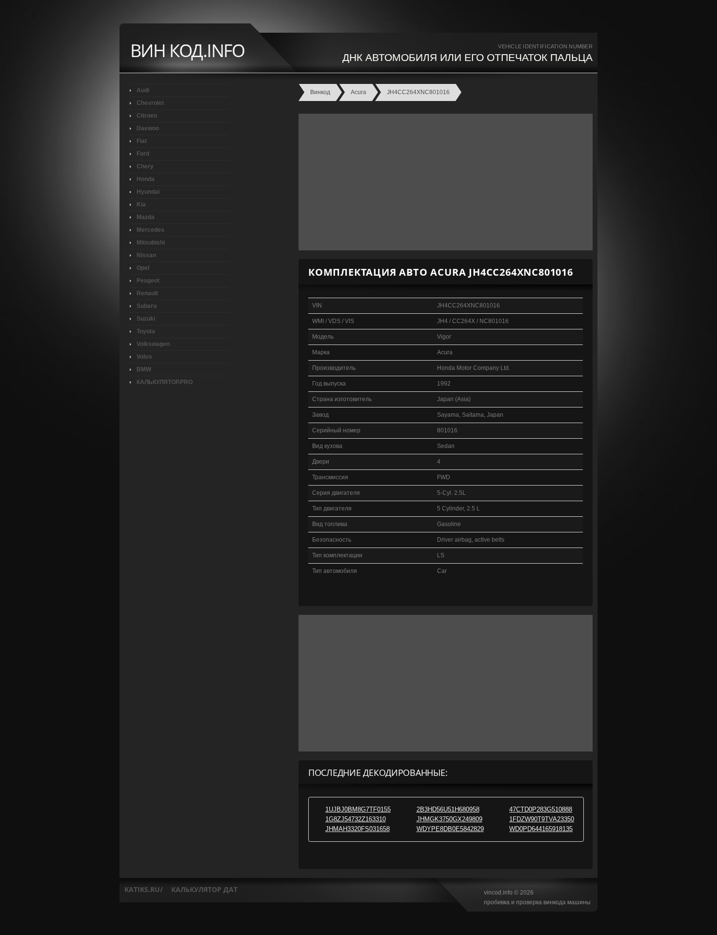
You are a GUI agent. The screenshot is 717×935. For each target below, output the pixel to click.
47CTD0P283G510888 (540, 809)
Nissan (146, 255)
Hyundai (148, 191)
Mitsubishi (151, 242)
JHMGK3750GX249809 (449, 819)
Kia (141, 204)
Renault (147, 293)
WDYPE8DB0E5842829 (450, 829)
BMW (144, 369)
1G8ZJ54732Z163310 (355, 819)
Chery (145, 166)
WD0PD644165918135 (541, 829)
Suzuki (146, 318)
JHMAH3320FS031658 (357, 829)
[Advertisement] (443, 182)
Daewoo (148, 128)
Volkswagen (153, 344)
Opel (143, 267)
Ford (143, 153)
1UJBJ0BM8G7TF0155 (358, 809)
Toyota (146, 331)
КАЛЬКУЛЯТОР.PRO (165, 382)
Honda (146, 179)
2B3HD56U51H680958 (448, 809)
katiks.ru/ (143, 889)
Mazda (146, 217)
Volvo (144, 356)
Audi (143, 90)
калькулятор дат (204, 889)
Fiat (142, 141)
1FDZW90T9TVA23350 (541, 819)
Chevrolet (150, 103)
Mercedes (150, 229)
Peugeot (148, 280)
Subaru (147, 306)
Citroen (147, 115)
